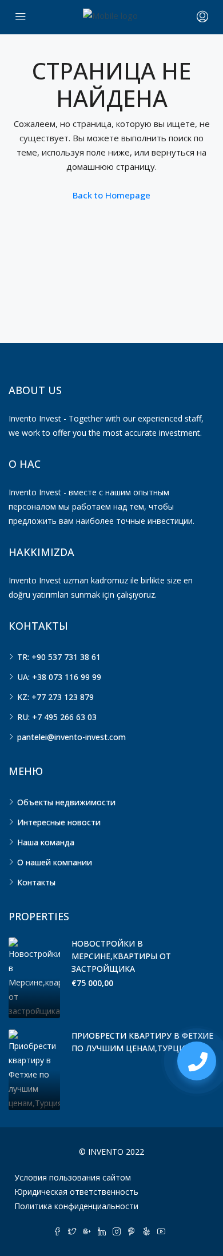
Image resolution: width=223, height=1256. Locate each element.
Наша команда (45, 842)
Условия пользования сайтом (72, 1177)
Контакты (36, 882)
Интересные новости (59, 822)
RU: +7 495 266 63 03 (57, 717)
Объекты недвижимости (66, 802)
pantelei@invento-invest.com (71, 737)
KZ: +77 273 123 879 (55, 696)
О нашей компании (54, 862)
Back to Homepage (111, 195)
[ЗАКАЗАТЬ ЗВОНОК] (196, 1061)
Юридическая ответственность (76, 1191)
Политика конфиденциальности (76, 1206)
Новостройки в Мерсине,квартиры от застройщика (121, 956)
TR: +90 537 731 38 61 (59, 656)
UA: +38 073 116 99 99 (59, 676)
